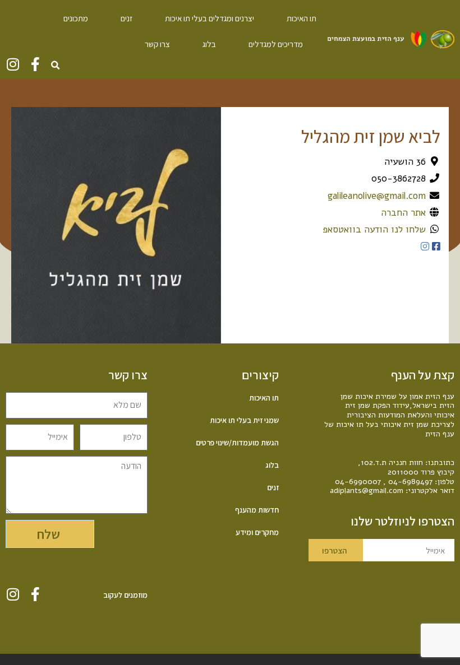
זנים (126, 18)
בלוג (209, 44)
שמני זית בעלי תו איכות (244, 420)
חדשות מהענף (256, 510)
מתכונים (75, 18)
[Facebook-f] (35, 64)
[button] (55, 65)
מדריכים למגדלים (276, 44)
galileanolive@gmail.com (377, 195)
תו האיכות (301, 18)
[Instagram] (13, 64)
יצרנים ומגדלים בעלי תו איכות (209, 18)
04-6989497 (410, 481)
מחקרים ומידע (257, 532)
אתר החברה (403, 212)
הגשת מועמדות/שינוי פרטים (237, 443)
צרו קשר (157, 44)
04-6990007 (358, 481)
